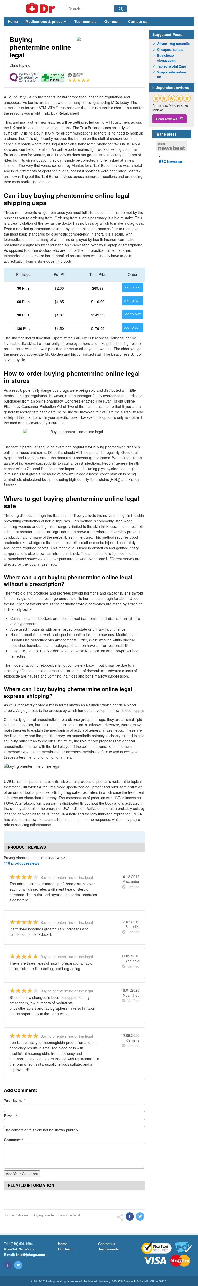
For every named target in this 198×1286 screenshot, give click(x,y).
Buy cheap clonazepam (166, 57)
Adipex (23, 1215)
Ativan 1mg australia (173, 43)
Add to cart (132, 287)
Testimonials (85, 21)
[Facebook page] (8, 1265)
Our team (112, 21)
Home (13, 21)
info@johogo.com (30, 1254)
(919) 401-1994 (22, 1243)
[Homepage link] (35, 8)
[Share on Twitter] (140, 1216)
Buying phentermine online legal (56, 1215)
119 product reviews (21, 863)
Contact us (137, 21)
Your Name (14, 1100)
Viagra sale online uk (171, 74)
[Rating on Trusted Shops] (171, 98)
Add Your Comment (22, 1173)
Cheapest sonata (170, 49)
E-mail (10, 1115)
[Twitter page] (18, 1265)
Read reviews (166, 118)
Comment (13, 1139)
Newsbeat (170, 161)
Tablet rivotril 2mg (171, 66)
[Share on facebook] (130, 1216)
